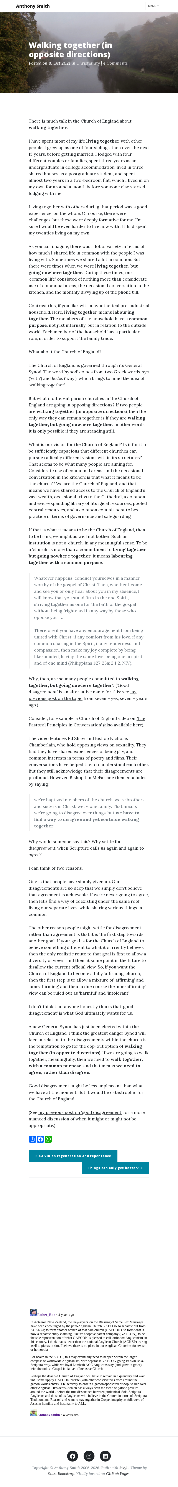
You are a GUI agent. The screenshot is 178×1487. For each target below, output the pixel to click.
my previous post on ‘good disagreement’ (80, 1112)
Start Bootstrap (61, 1473)
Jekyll (124, 1467)
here (137, 725)
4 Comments (115, 63)
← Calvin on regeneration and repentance (73, 1156)
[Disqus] (89, 1241)
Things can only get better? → (115, 1168)
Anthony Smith (33, 6)
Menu (152, 6)
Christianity (88, 63)
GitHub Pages (117, 1473)
